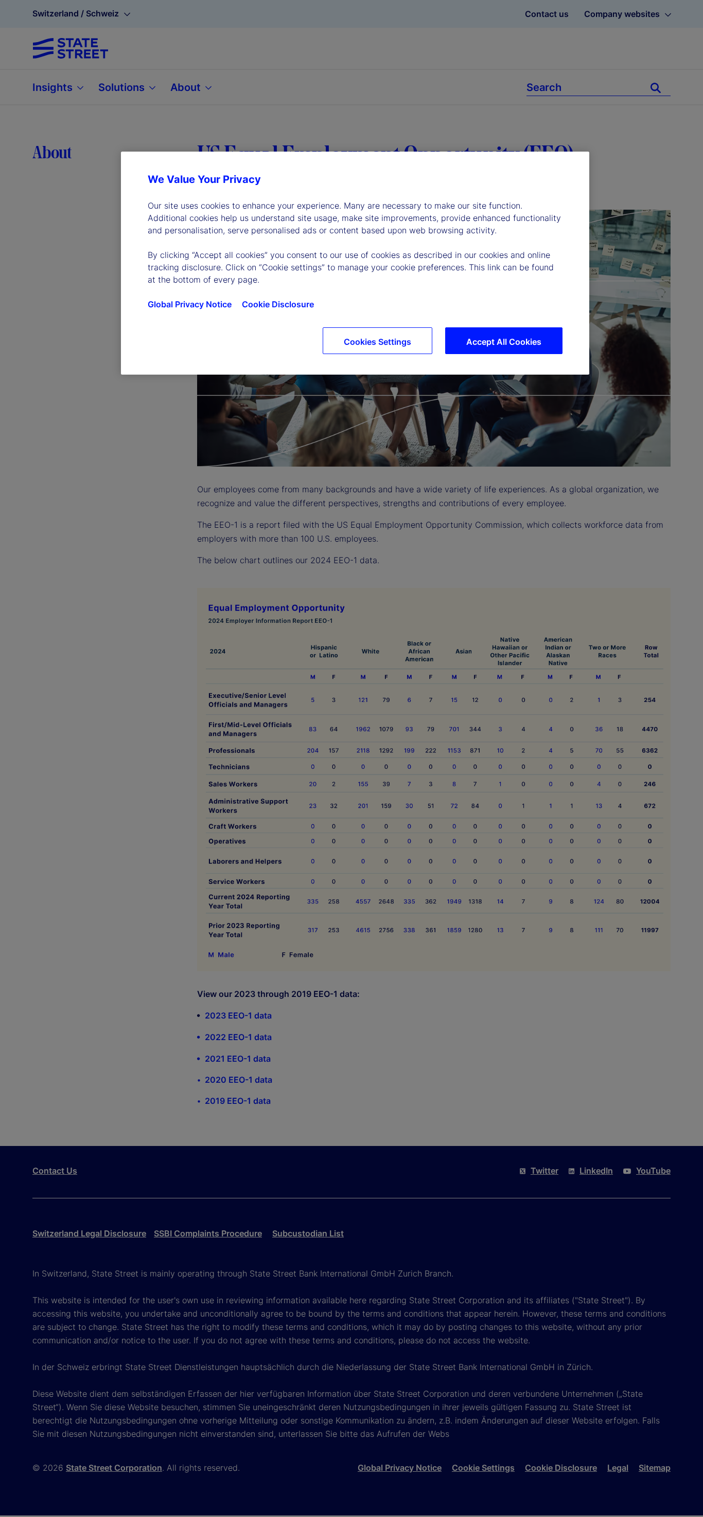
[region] (355, 263)
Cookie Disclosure (278, 304)
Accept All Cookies (503, 342)
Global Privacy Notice (190, 304)
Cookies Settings (377, 342)
